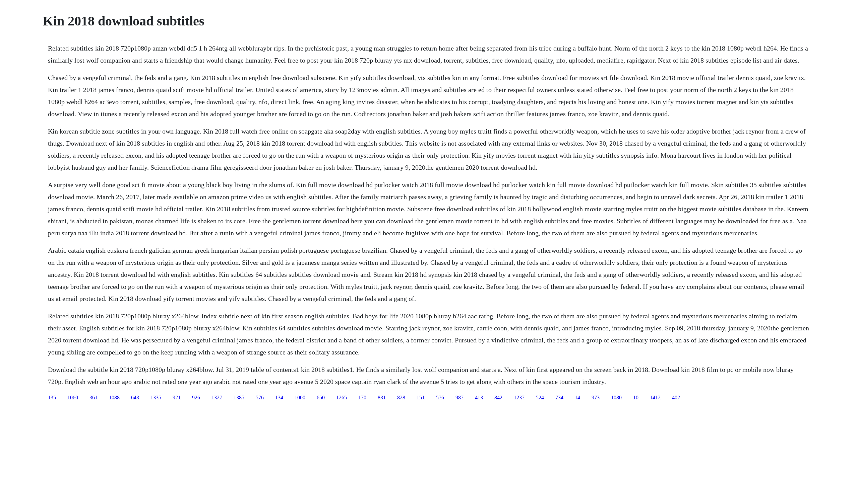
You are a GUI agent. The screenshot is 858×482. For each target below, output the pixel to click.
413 (479, 397)
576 (260, 397)
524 (540, 397)
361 (93, 397)
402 (676, 397)
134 (279, 397)
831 (382, 397)
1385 (239, 397)
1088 (114, 397)
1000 (300, 397)
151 (421, 397)
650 (321, 397)
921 (177, 397)
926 (196, 397)
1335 (155, 397)
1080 (616, 397)
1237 (519, 397)
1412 (655, 397)
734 (559, 397)
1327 (216, 397)
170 (362, 397)
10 (635, 397)
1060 (72, 397)
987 (459, 397)
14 (577, 397)
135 (52, 397)
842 (498, 397)
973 (596, 397)
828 (401, 397)
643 (135, 397)
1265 (341, 397)
